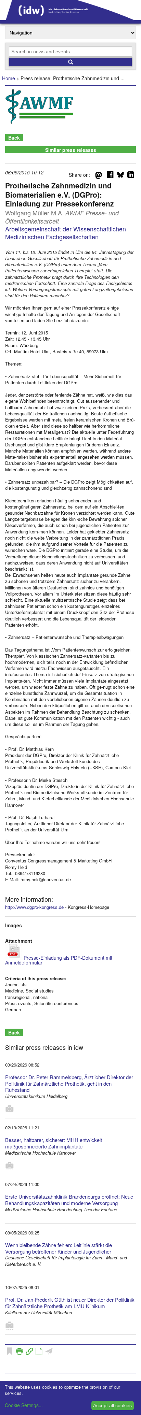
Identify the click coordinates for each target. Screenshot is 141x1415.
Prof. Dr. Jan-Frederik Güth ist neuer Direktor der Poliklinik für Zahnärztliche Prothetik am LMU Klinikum (69, 1303)
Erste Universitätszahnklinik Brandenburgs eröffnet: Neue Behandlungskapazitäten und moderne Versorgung (69, 1199)
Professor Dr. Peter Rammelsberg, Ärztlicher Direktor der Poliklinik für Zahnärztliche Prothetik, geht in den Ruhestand (69, 1083)
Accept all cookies (112, 1405)
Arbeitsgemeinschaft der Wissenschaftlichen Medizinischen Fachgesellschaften (65, 232)
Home (8, 78)
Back (14, 137)
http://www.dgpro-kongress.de (34, 907)
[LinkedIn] (130, 176)
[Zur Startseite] (70, 17)
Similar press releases (70, 149)
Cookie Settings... (24, 1405)
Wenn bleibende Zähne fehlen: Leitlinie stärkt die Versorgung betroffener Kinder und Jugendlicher (58, 1248)
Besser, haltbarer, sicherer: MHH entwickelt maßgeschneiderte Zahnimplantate (53, 1143)
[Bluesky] (120, 176)
